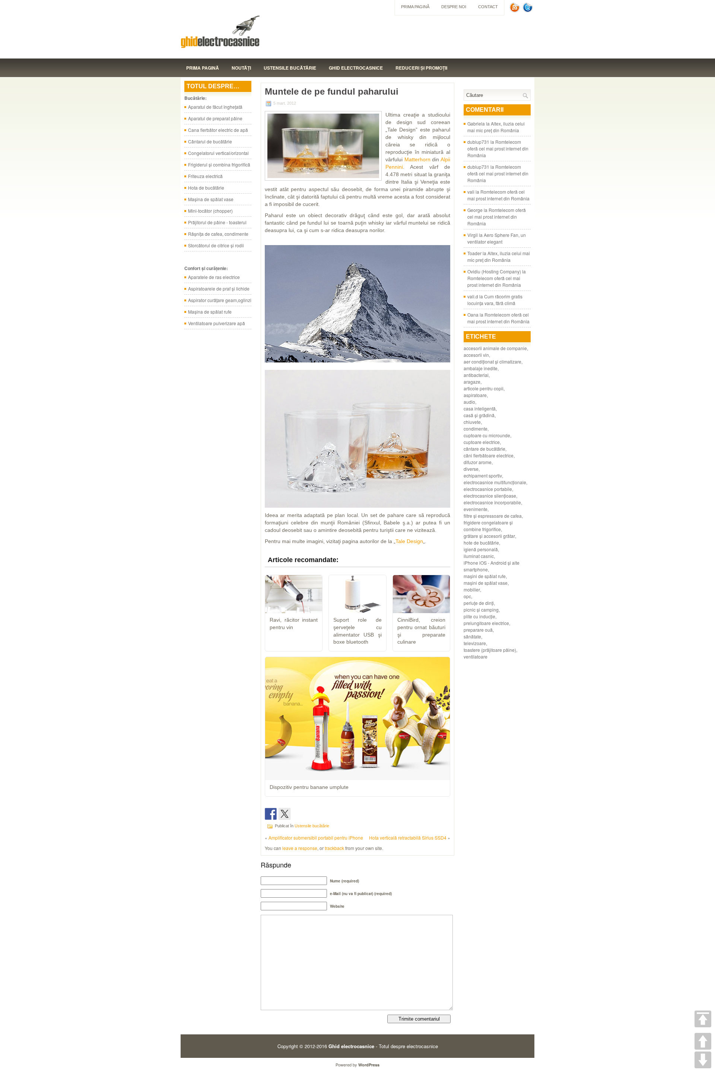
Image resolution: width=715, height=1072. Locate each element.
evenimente (475, 509)
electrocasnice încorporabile (492, 502)
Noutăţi (241, 67)
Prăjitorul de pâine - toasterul (217, 222)
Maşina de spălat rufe (210, 311)
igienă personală (481, 549)
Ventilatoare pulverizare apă (216, 323)
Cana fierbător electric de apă (218, 130)
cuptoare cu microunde (487, 435)
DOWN (703, 1060)
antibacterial (476, 375)
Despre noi (453, 6)
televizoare (475, 643)
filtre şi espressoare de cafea (493, 516)
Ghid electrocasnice (356, 67)
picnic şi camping (481, 609)
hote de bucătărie (481, 542)
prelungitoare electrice (486, 623)
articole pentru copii (483, 388)
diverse (471, 469)
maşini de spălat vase (486, 583)
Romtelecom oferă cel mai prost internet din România (497, 148)
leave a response (299, 848)
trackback (334, 848)
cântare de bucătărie (484, 448)
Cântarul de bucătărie (210, 141)
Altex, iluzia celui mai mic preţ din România (496, 126)
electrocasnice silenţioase (490, 495)
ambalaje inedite (481, 368)
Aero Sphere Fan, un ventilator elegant (496, 238)
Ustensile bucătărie (290, 67)
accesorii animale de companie (495, 348)
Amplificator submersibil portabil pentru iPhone (315, 837)
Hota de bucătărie (206, 187)
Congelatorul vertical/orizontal (218, 153)
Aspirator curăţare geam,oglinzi (219, 300)
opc (467, 596)
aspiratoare (475, 395)
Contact (488, 6)
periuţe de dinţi (479, 603)
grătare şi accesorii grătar (489, 536)
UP (703, 1041)
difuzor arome (478, 462)
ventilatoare (475, 656)
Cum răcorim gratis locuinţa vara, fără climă (494, 299)
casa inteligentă (480, 408)
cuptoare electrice (482, 442)
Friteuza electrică (205, 176)
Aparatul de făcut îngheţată (215, 107)
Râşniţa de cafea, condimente (218, 234)
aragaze (472, 381)
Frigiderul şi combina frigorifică (219, 164)
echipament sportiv (483, 475)
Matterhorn (417, 159)
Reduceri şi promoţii (421, 67)
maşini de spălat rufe (485, 576)
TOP (703, 1019)
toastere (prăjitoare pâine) (490, 650)
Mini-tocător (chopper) (210, 210)
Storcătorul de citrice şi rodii (216, 245)
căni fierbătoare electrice (489, 455)
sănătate (472, 636)
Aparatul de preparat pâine (215, 118)
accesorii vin (476, 355)
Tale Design (409, 541)
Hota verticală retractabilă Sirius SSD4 (408, 837)
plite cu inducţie (479, 616)
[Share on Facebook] (271, 814)
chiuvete (472, 422)
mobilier (472, 589)
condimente (475, 428)
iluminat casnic (479, 556)
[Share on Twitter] (284, 814)
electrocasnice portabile (488, 489)
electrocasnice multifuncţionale (495, 482)
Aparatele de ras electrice (214, 277)
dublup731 (478, 142)
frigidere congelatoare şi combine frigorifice (488, 525)
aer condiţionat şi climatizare (492, 361)
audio (469, 402)
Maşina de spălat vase (210, 199)
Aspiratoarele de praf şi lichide (219, 288)
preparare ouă (478, 630)
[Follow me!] (528, 10)
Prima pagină (415, 6)
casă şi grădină (479, 415)
